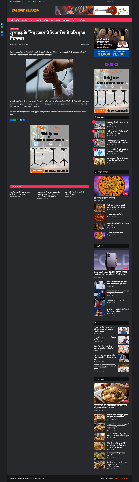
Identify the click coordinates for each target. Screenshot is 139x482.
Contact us (42, 2)
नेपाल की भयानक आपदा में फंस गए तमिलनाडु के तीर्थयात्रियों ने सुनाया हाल (117, 141)
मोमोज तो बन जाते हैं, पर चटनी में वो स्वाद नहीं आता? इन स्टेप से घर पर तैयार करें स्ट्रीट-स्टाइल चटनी (117, 445)
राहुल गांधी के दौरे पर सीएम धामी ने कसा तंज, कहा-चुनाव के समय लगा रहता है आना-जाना (104, 329)
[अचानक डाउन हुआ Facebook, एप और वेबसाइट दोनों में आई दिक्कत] (99, 294)
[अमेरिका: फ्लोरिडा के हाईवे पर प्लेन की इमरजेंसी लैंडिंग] (99, 125)
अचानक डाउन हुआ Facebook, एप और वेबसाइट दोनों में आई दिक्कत (118, 292)
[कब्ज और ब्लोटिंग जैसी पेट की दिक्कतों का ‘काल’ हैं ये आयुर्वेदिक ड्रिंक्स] (99, 161)
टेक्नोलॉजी (58, 20)
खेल (52, 20)
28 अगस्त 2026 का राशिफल (115, 232)
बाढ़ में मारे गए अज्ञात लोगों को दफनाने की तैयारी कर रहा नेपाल (117, 132)
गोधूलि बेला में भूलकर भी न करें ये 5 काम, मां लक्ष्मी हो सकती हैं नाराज (116, 206)
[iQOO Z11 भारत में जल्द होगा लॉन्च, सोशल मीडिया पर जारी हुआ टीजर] (99, 285)
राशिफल (82, 20)
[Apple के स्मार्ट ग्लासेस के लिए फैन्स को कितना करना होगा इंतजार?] (99, 312)
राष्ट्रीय (17, 20)
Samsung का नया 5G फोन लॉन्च (116, 300)
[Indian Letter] (25, 10)
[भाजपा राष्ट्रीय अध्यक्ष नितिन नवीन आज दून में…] (123, 340)
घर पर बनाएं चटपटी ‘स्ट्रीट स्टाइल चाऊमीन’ (116, 454)
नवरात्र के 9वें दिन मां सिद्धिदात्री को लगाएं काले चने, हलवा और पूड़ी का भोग (110, 406)
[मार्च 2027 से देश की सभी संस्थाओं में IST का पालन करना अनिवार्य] (99, 152)
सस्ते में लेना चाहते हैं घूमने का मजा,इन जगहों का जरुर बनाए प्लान (20, 193)
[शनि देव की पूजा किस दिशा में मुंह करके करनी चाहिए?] (99, 226)
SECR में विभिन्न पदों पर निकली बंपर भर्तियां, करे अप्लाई (75, 193)
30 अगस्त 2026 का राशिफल (104, 198)
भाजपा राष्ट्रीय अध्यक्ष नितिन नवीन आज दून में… (105, 338)
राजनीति (38, 20)
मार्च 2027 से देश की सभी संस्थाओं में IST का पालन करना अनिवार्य (117, 150)
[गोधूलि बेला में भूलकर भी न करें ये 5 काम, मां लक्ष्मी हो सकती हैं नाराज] (99, 208)
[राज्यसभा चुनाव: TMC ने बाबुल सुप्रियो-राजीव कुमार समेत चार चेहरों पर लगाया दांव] (123, 358)
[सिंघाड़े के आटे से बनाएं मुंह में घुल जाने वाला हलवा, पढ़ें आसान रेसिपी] (99, 418)
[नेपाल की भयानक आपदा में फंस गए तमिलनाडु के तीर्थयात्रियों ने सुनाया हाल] (99, 143)
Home (28, 2)
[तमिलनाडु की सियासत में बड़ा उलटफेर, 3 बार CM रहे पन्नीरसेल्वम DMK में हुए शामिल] (123, 368)
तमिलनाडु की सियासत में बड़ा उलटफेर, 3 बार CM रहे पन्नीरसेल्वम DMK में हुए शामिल (105, 367)
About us (34, 2)
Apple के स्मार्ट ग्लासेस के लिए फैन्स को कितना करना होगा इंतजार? (118, 310)
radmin (13, 45)
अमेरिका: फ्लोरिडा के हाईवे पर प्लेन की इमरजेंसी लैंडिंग (117, 123)
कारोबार (46, 20)
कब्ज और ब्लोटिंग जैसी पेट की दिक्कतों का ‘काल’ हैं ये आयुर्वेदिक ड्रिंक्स (117, 159)
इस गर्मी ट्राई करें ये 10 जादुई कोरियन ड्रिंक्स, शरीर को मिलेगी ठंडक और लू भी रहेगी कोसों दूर (118, 436)
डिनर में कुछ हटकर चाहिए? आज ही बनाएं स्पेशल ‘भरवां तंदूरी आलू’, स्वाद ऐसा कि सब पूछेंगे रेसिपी (117, 464)
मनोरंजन (75, 20)
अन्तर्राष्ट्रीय (24, 20)
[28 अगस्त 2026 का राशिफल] (99, 235)
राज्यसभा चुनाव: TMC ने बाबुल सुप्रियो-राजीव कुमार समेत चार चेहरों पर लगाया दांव (105, 357)
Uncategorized (14, 29)
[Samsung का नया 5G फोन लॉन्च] (99, 303)
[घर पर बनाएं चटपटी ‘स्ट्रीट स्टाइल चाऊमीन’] (99, 456)
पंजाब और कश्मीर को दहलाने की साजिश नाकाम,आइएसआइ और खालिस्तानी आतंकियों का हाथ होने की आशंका (48, 194)
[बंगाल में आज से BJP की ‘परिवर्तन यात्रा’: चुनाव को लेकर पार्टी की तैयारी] (123, 349)
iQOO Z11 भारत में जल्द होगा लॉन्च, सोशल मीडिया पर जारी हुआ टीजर (117, 283)
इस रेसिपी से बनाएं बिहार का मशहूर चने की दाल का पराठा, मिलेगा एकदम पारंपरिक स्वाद (118, 426)
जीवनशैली (66, 20)
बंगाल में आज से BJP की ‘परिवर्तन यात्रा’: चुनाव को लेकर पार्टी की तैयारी (104, 347)
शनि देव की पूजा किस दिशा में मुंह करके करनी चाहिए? (118, 224)
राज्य (31, 20)
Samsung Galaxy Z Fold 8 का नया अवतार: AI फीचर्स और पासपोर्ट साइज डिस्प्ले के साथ (110, 273)
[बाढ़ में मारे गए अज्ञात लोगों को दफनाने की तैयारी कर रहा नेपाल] (99, 134)
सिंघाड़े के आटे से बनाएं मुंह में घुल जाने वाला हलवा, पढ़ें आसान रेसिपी (117, 416)
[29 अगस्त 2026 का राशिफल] (99, 217)
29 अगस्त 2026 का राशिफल (115, 214)
